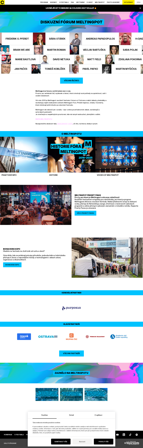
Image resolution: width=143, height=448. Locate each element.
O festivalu (64, 2)
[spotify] (136, 434)
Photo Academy (113, 2)
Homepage (8, 434)
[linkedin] (123, 434)
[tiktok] (130, 434)
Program (44, 2)
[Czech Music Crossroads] (132, 443)
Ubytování (80, 2)
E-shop (90, 2)
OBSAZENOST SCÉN (65, 124)
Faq (72, 2)
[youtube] (117, 434)
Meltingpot (100, 2)
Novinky (53, 2)
